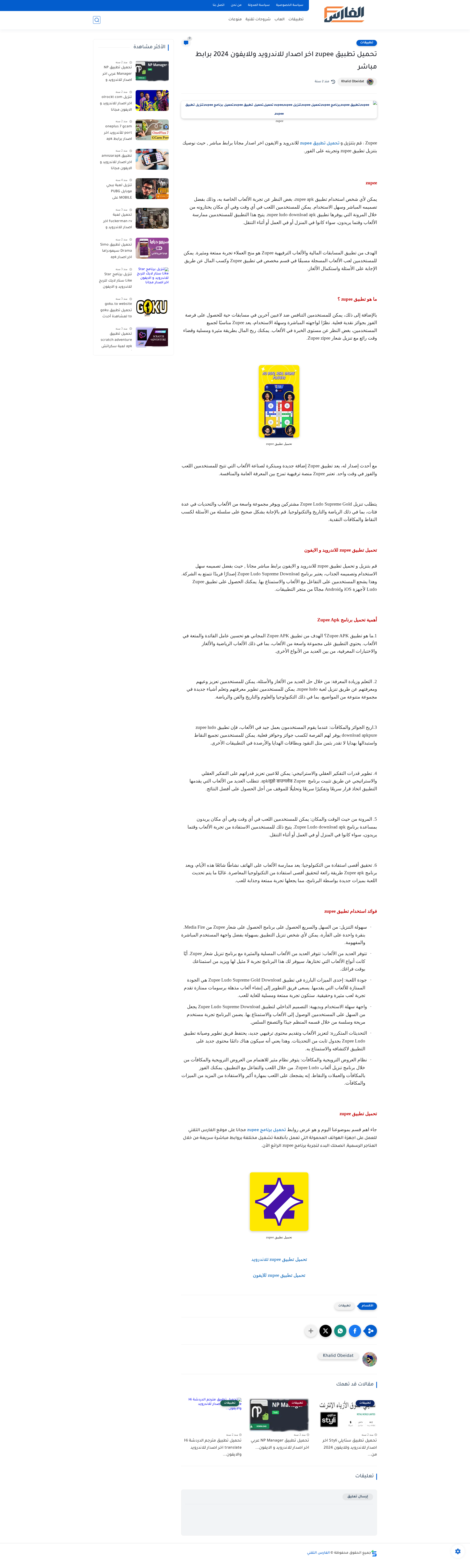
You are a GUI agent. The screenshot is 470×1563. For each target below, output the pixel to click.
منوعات (235, 20)
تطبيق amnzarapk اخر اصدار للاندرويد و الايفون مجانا (116, 162)
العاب (279, 20)
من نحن (236, 5)
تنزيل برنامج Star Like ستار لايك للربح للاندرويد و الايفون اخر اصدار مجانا (115, 282)
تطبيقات (296, 20)
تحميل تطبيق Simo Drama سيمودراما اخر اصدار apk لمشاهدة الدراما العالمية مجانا (116, 252)
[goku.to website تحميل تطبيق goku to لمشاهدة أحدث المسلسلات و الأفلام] (152, 307)
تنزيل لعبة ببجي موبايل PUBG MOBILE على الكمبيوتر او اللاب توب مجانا (118, 193)
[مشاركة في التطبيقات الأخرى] (311, 1331)
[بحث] (96, 20)
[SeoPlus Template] (374, 1553)
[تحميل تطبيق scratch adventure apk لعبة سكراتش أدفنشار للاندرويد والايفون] (152, 337)
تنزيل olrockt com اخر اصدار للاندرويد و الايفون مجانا (116, 103)
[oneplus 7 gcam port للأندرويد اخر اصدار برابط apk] (152, 129)
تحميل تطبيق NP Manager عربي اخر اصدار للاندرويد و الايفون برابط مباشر (115, 75)
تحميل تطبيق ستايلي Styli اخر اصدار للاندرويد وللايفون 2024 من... (350, 1448)
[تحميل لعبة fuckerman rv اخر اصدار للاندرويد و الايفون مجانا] (152, 218)
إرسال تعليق (357, 1497)
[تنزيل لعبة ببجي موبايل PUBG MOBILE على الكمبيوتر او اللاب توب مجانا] (152, 188)
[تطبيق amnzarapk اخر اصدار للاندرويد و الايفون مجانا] (152, 159)
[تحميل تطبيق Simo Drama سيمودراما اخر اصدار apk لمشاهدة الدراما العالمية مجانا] (152, 248)
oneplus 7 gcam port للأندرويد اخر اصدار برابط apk (118, 133)
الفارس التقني (318, 1553)
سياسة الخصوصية (289, 5)
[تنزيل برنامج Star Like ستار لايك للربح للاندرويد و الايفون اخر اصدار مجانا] (152, 277)
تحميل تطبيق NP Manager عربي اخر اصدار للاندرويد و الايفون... (280, 1444)
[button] (355, 1331)
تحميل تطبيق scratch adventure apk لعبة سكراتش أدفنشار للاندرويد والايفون (116, 341)
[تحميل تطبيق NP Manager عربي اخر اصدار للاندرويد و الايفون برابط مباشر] (152, 70)
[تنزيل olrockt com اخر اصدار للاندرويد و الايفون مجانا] (152, 100)
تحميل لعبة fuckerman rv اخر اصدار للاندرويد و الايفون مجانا (117, 222)
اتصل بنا (218, 5)
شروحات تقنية (258, 20)
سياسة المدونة (259, 5)
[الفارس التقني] (344, 14)
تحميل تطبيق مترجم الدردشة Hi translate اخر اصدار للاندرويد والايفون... (213, 1448)
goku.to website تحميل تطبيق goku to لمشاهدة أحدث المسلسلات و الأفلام (116, 311)
